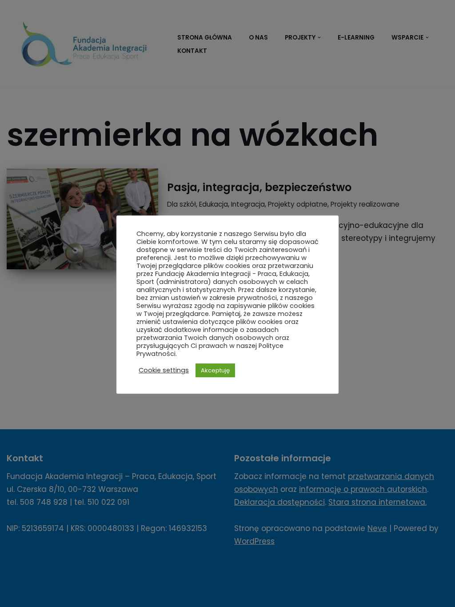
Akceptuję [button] (215, 370)
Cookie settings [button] (164, 370)
